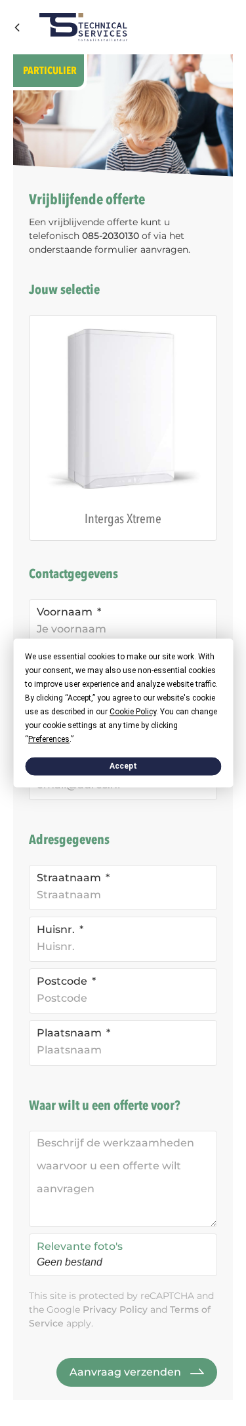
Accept (123, 766)
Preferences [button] (49, 739)
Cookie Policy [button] (133, 711)
